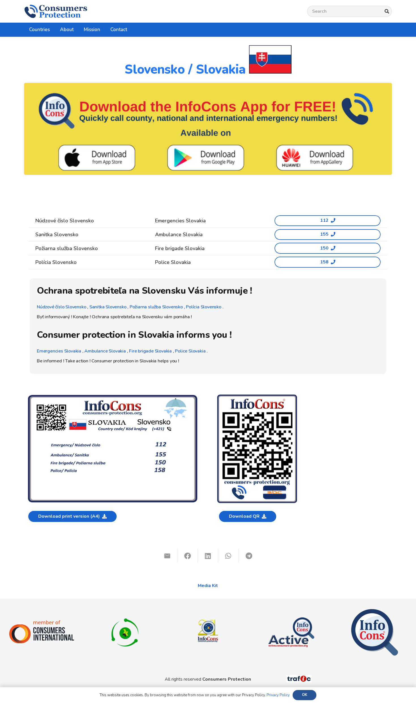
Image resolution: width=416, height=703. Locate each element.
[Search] (386, 11)
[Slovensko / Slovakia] (112, 396)
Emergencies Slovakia (59, 351)
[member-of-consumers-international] (41, 623)
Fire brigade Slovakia (150, 351)
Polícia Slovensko (203, 307)
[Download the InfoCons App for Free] (208, 129)
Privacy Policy (278, 695)
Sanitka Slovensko (107, 307)
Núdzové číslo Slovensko (61, 307)
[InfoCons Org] (374, 612)
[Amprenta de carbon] (125, 612)
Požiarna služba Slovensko (156, 307)
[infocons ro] (208, 612)
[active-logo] (291, 613)
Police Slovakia (190, 351)
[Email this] (167, 556)
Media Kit (208, 585)
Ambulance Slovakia (105, 351)
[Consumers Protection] (55, 11)
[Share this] (187, 556)
